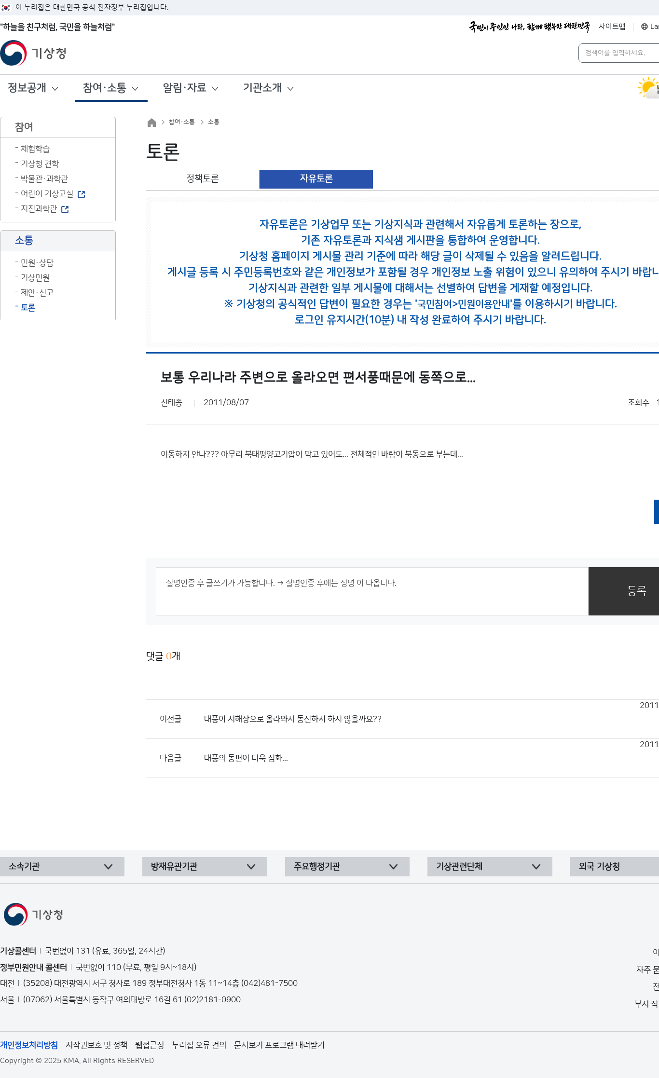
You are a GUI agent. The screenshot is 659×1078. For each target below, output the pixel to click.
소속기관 (24, 867)
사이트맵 (612, 27)
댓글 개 (163, 656)
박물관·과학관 (44, 179)
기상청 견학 (40, 164)
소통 (214, 122)
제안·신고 (37, 292)
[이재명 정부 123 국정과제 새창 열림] (529, 27)
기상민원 (35, 277)
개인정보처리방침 (29, 1045)
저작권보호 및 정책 (96, 1045)
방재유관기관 (174, 867)
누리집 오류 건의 (199, 1045)
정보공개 (27, 88)
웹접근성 (149, 1045)
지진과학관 (39, 209)
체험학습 (35, 149)
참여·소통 (104, 88)
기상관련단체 (459, 867)
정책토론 (202, 179)
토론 (28, 307)
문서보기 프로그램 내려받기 (279, 1045)
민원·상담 (37, 263)
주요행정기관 (317, 867)
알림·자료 (184, 88)
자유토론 (316, 179)
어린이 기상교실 (47, 194)
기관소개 (262, 88)
